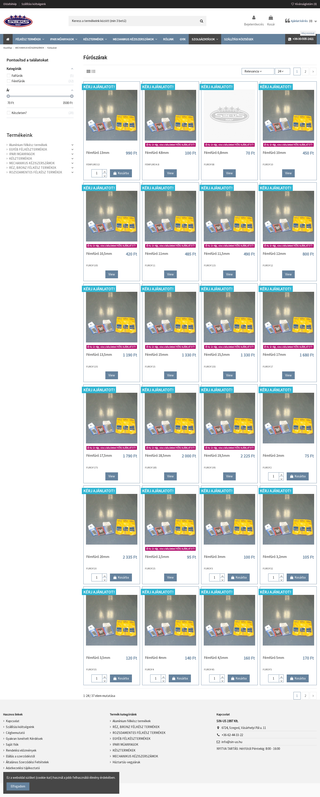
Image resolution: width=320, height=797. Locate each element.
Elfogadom (18, 786)
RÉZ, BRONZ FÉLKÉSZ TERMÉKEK (32, 168)
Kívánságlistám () (306, 4)
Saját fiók (12, 744)
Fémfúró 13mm (97, 152)
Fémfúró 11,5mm (217, 253)
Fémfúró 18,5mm (158, 455)
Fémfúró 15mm (156, 354)
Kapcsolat (12, 721)
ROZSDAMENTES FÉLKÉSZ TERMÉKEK (35, 172)
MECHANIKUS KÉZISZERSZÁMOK (32, 163)
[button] (30, 39)
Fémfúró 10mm (274, 152)
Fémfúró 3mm (214, 556)
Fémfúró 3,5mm (98, 657)
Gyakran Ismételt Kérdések (24, 739)
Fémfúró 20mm (97, 556)
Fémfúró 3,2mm (275, 556)
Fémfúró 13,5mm (99, 354)
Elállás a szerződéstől (20, 756)
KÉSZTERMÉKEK (20, 158)
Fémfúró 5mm (273, 657)
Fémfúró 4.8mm (157, 152)
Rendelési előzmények (21, 750)
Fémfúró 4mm (155, 657)
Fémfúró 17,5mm (99, 455)
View (170, 173)
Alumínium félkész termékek (28, 145)
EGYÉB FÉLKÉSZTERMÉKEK (28, 149)
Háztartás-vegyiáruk (126, 762)
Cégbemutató (15, 733)
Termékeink (19, 135)
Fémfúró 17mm (274, 354)
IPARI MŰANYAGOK (22, 154)
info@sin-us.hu (232, 742)
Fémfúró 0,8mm (216, 152)
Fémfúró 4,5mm (216, 657)
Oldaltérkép (10, 4)
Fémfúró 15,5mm (217, 354)
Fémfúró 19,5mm (217, 455)
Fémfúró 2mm (273, 455)
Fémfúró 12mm (274, 253)
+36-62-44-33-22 (232, 735)
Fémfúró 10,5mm (99, 253)
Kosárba (123, 173)
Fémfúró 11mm (156, 253)
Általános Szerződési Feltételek (27, 762)
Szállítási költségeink (34, 4)
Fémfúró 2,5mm (157, 556)
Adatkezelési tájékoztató (23, 768)
